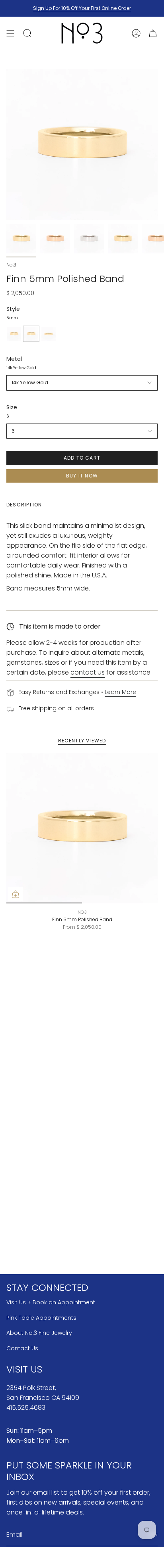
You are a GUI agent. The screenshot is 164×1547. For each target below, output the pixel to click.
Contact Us (22, 1348)
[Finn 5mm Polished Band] (82, 828)
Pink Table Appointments (41, 1318)
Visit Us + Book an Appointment (50, 1302)
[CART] (152, 33)
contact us (87, 672)
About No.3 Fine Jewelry (39, 1333)
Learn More (120, 692)
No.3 (11, 264)
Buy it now (82, 475)
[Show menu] (10, 33)
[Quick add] (15, 894)
